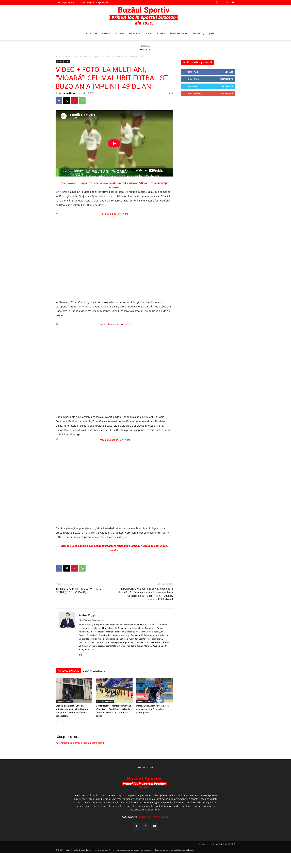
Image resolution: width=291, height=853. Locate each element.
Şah (211, 33)
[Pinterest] (74, 100)
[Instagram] (82, 655)
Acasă (58, 56)
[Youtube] (232, 2)
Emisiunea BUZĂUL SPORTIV (222, 844)
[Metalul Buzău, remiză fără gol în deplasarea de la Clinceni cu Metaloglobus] (154, 690)
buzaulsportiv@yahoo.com (154, 816)
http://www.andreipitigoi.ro (91, 620)
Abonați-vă (227, 93)
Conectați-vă (226, 79)
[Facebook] (221, 2)
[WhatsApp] (82, 100)
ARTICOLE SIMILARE (68, 670)
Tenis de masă (179, 33)
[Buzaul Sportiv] (145, 16)
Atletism (91, 33)
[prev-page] (58, 723)
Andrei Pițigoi (69, 93)
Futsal (119, 33)
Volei (148, 33)
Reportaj (198, 33)
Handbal (135, 33)
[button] (216, 2)
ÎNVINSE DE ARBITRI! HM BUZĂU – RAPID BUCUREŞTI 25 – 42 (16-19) (79, 590)
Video (66, 61)
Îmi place (228, 72)
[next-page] (63, 723)
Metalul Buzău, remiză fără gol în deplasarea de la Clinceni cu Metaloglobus (152, 709)
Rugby (161, 33)
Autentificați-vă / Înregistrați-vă (94, 2)
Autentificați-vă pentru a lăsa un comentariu (80, 742)
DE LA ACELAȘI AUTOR (95, 670)
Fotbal (106, 33)
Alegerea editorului (64, 701)
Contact (202, 844)
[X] (227, 2)
